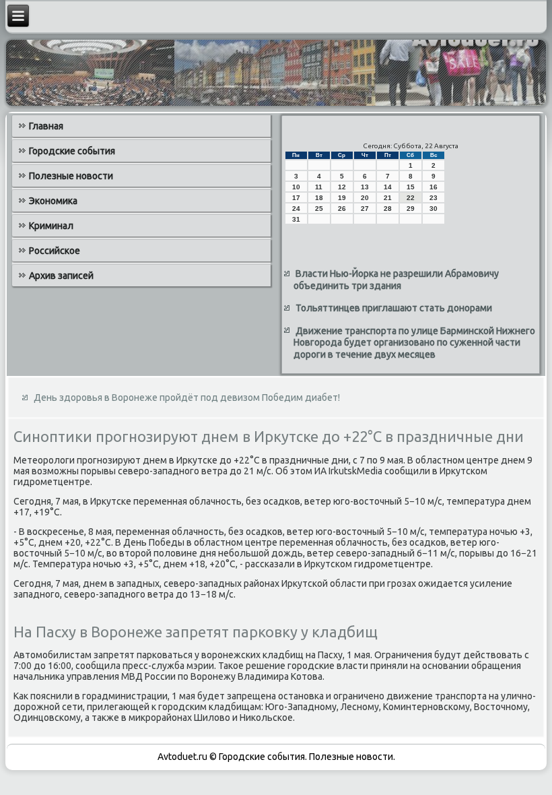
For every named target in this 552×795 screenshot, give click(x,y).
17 (296, 197)
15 (411, 187)
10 (296, 187)
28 (388, 208)
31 (296, 219)
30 (433, 208)
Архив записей (61, 275)
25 (319, 208)
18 (319, 197)
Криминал (51, 225)
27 (365, 208)
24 (296, 208)
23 (433, 197)
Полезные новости (71, 175)
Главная (46, 126)
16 (433, 187)
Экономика (53, 200)
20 (365, 197)
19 (342, 197)
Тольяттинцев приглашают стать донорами (394, 308)
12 (342, 187)
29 (411, 208)
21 (388, 197)
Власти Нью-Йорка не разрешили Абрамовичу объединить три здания (396, 279)
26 (342, 208)
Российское (54, 250)
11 (318, 187)
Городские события (72, 151)
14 (388, 187)
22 (411, 197)
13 (365, 187)
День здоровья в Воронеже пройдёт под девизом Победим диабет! (187, 397)
